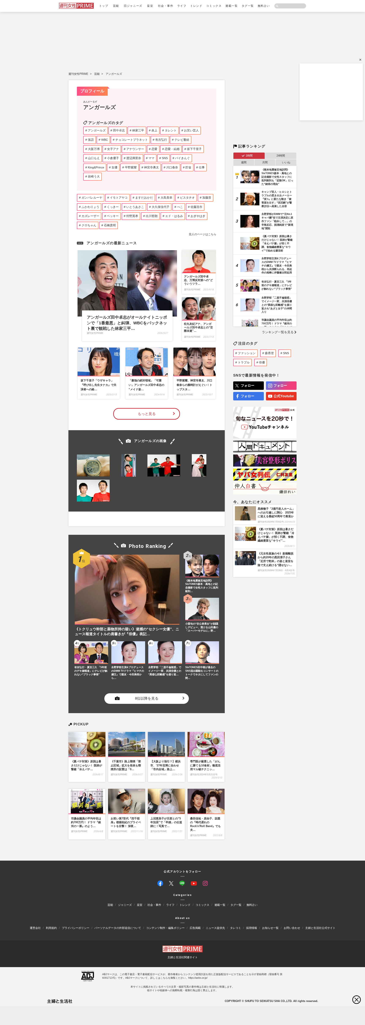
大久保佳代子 (160, 207)
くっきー (113, 207)
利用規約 (51, 927)
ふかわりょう (90, 207)
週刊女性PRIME (78, 73)
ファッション (247, 353)
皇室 (150, 5)
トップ (103, 5)
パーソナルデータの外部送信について (117, 927)
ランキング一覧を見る (278, 332)
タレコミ (235, 927)
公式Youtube (284, 396)
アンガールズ (114, 73)
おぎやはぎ (198, 216)
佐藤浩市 (196, 207)
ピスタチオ (187, 197)
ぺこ (180, 207)
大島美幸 (166, 197)
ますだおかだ (144, 197)
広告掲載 (195, 927)
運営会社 (35, 927)
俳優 (262, 362)
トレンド (196, 5)
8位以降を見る (146, 699)
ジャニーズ (125, 904)
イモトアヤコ (119, 197)
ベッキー (113, 216)
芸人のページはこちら (202, 234)
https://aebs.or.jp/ (197, 977)
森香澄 (269, 353)
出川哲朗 (152, 216)
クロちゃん (89, 225)
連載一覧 (231, 5)
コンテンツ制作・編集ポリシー (165, 927)
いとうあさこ (135, 207)
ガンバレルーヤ (92, 197)
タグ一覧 (248, 5)
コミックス (214, 5)
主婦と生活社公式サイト (320, 927)
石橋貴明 (110, 225)
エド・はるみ (174, 216)
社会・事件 (165, 5)
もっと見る (147, 414)
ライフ (182, 5)
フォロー (247, 385)
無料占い (264, 5)
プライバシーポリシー (75, 927)
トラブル (244, 362)
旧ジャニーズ (133, 5)
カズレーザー (90, 216)
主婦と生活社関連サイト (183, 957)
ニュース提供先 (215, 927)
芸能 (116, 5)
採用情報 (251, 927)
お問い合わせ (292, 927)
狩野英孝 (132, 216)
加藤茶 (206, 197)
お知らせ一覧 (270, 927)
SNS (286, 353)
